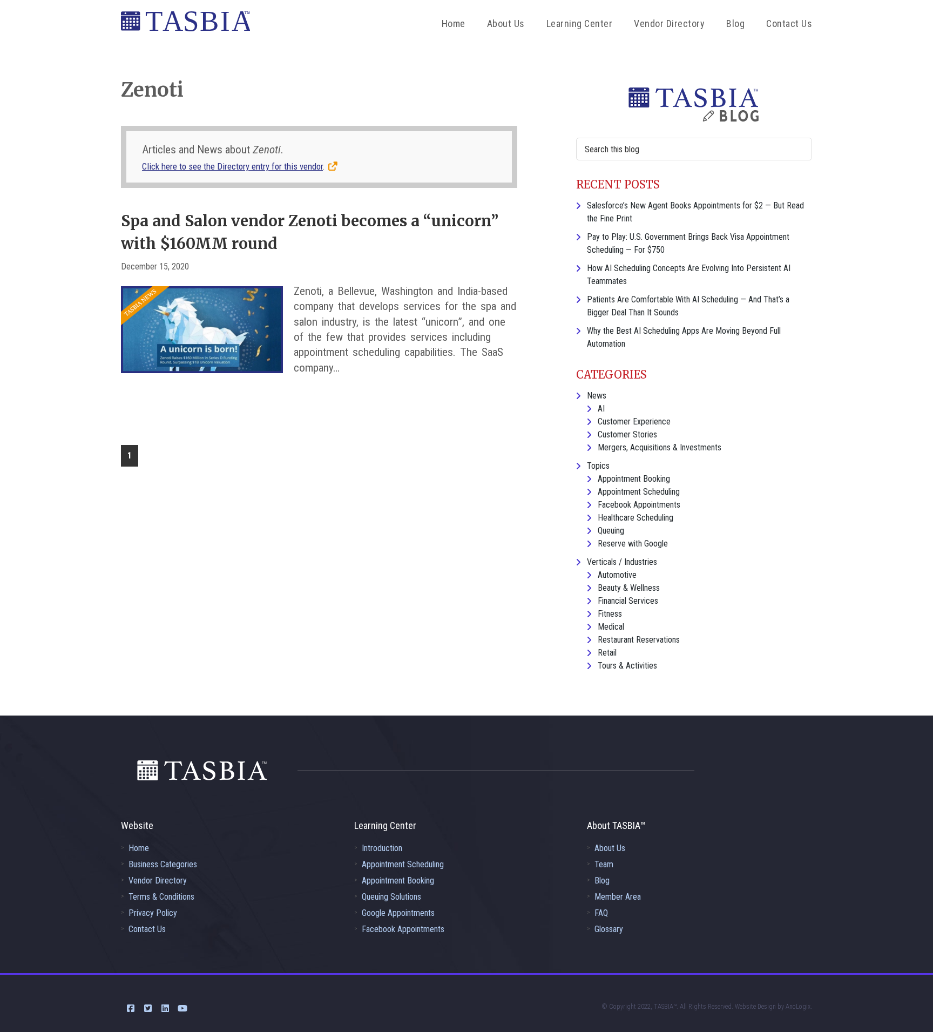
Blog (602, 880)
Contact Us (147, 929)
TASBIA (185, 24)
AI (601, 408)
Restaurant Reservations (639, 640)
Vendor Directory (158, 880)
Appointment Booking (634, 479)
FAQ (601, 913)
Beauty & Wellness (629, 588)
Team (603, 864)
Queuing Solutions (391, 897)
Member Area (617, 897)
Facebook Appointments (639, 505)
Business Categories (163, 864)
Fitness (610, 614)
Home (139, 848)
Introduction (382, 848)
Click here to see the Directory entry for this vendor (232, 166)
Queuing (611, 530)
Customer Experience (634, 421)
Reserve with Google (633, 543)
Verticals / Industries (622, 562)
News (596, 395)
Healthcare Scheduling (635, 517)
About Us (609, 848)
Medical (611, 627)
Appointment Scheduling (639, 492)
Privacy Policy (153, 913)
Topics (598, 466)
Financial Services (628, 601)
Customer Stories (627, 434)
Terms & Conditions (161, 897)
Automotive (617, 575)
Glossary (608, 929)
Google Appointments (398, 913)
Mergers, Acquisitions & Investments (659, 447)
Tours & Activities (627, 665)
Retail (607, 652)
